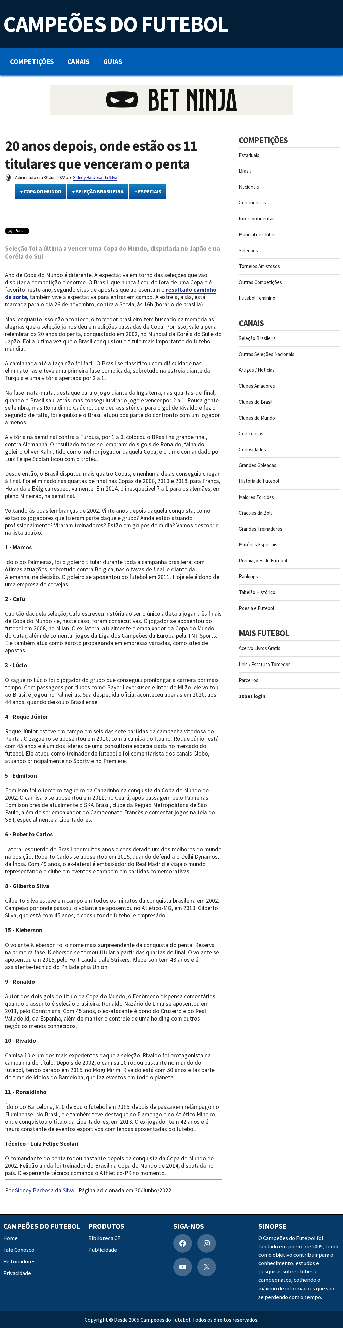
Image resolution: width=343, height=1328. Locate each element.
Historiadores (19, 1261)
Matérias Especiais (258, 544)
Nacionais (249, 187)
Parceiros (248, 680)
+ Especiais (147, 191)
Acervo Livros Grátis (259, 648)
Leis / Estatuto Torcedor (264, 664)
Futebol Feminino (257, 298)
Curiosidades (252, 449)
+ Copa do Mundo (40, 191)
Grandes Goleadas (257, 465)
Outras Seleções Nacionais (266, 354)
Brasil (245, 171)
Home (10, 1238)
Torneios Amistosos (259, 266)
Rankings (248, 576)
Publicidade (102, 1249)
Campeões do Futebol (115, 24)
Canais (78, 61)
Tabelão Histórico (257, 592)
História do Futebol (259, 481)
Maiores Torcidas (256, 497)
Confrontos (251, 433)
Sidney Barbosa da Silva (95, 177)
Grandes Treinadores (260, 529)
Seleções (248, 250)
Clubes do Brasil (255, 402)
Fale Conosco (19, 1249)
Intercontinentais (257, 218)
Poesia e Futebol (256, 608)
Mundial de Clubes (258, 234)
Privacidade (17, 1273)
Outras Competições (260, 282)
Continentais (252, 202)
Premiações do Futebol (263, 560)
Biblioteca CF (104, 1238)
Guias (112, 61)
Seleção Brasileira (257, 338)
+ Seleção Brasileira (97, 191)
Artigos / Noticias (257, 370)
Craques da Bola (256, 513)
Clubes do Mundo (257, 418)
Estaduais (249, 155)
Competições (32, 61)
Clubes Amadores (257, 386)
